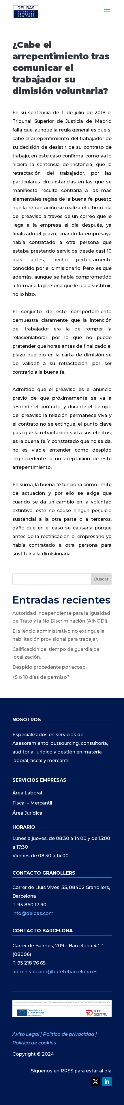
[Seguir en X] (95, 1081)
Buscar (101, 579)
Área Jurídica (27, 813)
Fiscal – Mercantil (32, 803)
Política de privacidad (68, 1034)
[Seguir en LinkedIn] (107, 1081)
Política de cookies (34, 1043)
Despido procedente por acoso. (49, 667)
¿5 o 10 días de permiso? (40, 677)
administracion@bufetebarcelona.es (54, 971)
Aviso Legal (26, 1034)
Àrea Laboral (27, 793)
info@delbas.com (33, 913)
